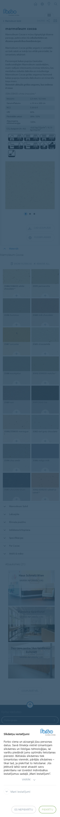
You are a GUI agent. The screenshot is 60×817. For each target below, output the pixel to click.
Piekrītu (47, 809)
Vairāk (26, 779)
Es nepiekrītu (23, 809)
